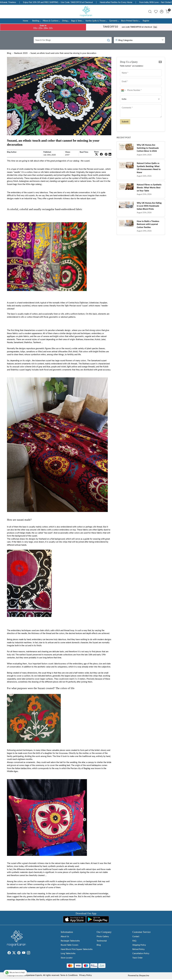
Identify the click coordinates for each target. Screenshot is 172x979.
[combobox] (123, 90)
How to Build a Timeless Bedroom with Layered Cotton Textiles (148, 224)
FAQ (134, 941)
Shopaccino (144, 976)
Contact (135, 937)
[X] (14, 953)
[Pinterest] (19, 953)
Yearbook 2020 (21, 53)
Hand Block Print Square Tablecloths (77, 949)
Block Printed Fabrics (129, 21)
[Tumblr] (31, 953)
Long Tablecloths (68, 953)
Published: (47, 152)
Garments (113, 21)
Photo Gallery (103, 937)
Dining (64, 21)
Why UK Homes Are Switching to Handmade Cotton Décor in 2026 (148, 148)
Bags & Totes (76, 21)
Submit (125, 122)
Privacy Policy (85, 975)
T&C (155, 27)
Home (25, 21)
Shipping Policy (139, 945)
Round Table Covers (69, 945)
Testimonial (102, 941)
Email (123, 78)
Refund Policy (138, 949)
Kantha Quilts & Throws (95, 21)
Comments (125, 104)
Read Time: (84, 152)
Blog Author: (12, 152)
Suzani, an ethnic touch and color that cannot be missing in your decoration (63, 53)
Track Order (137, 958)
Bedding (35, 21)
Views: (67, 152)
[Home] (86, 11)
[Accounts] (161, 11)
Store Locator (67, 958)
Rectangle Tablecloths (70, 941)
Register (146, 21)
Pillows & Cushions (50, 21)
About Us (65, 937)
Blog (9, 53)
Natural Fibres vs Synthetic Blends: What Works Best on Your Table (149, 188)
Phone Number (126, 86)
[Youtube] (24, 953)
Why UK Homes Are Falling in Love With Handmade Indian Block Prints (149, 206)
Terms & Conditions (69, 975)
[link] (150, 11)
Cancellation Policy (140, 953)
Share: (96, 152)
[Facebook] (9, 953)
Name (123, 69)
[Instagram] (28, 953)
